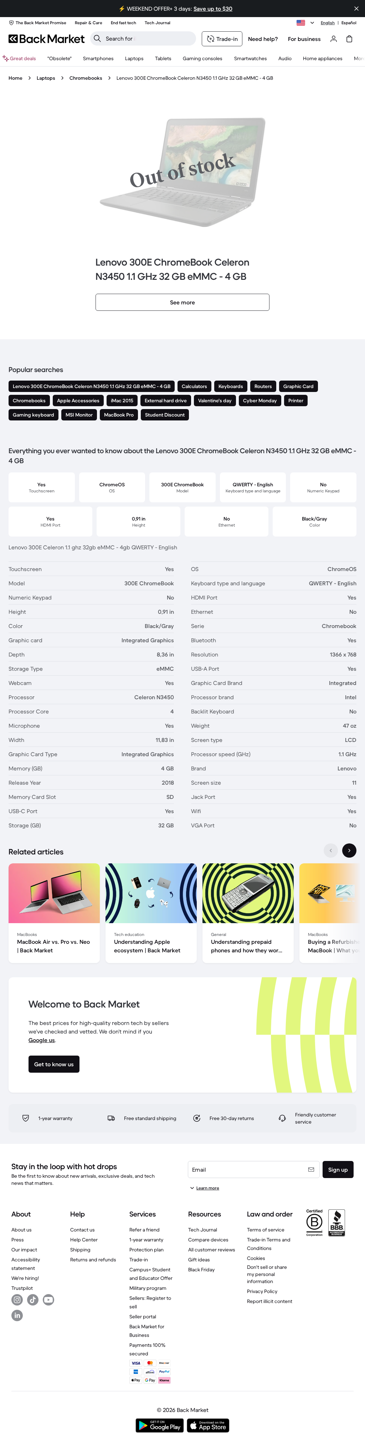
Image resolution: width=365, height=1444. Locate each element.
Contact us (82, 1229)
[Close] (356, 8)
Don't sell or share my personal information (267, 1274)
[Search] (97, 38)
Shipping (80, 1249)
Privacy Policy (262, 1291)
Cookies (256, 1258)
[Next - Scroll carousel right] (349, 850)
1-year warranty (146, 1239)
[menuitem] (98, 58)
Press (17, 1239)
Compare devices (208, 1239)
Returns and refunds (93, 1259)
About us (21, 1229)
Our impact (24, 1249)
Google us (42, 1039)
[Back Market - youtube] (48, 1300)
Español (348, 22)
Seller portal (142, 1316)
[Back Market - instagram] (17, 1300)
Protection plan (146, 1249)
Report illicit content (269, 1301)
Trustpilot (22, 1288)
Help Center (84, 1239)
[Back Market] (46, 39)
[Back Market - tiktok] (32, 1300)
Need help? (263, 38)
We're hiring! (25, 1278)
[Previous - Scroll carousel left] (331, 850)
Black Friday (201, 1269)
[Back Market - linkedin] (17, 1315)
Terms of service (265, 1229)
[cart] (349, 39)
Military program (147, 1288)
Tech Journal (202, 1229)
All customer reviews (211, 1249)
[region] (182, 914)
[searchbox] (148, 38)
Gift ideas (199, 1259)
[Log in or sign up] (334, 39)
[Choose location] (306, 22)
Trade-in (138, 1259)
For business (304, 38)
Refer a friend (144, 1229)
